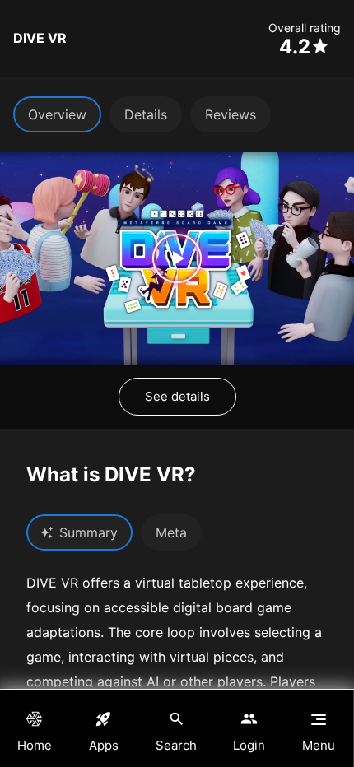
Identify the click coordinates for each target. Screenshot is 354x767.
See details (177, 396)
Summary (88, 532)
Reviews (230, 114)
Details (145, 114)
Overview (57, 114)
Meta (171, 532)
